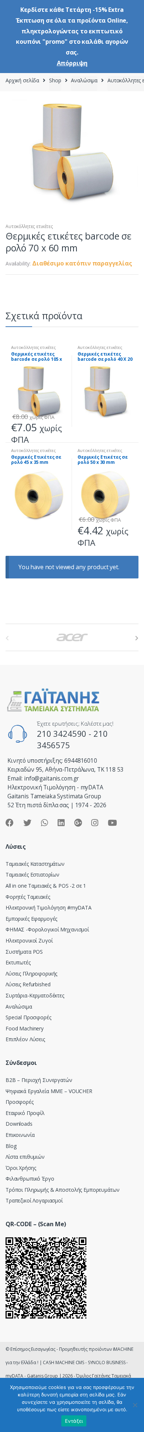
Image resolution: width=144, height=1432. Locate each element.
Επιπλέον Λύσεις (25, 1039)
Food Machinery (25, 1028)
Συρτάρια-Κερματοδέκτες (35, 995)
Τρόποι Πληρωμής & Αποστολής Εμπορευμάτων (62, 1189)
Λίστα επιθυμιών (25, 1156)
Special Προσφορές (28, 1017)
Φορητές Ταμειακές (28, 896)
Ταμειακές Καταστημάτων (35, 863)
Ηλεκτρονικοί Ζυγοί (29, 940)
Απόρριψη (72, 63)
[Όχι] (134, 1405)
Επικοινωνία (20, 1134)
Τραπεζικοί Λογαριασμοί (34, 1200)
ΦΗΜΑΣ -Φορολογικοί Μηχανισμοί (47, 929)
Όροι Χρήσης (21, 1167)
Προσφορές (20, 1101)
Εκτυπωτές (18, 962)
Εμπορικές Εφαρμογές (31, 918)
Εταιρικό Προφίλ (25, 1112)
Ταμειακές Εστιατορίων (32, 874)
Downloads (19, 1123)
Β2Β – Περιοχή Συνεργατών (39, 1079)
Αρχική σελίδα (22, 80)
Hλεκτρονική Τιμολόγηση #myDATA (49, 907)
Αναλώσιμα (84, 80)
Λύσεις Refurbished (28, 984)
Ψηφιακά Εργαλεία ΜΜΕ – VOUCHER (49, 1091)
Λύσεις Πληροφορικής (31, 973)
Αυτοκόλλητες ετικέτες (29, 226)
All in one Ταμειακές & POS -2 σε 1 (46, 885)
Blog (11, 1145)
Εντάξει (74, 1421)
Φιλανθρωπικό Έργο (30, 1178)
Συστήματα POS (24, 951)
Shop (55, 80)
